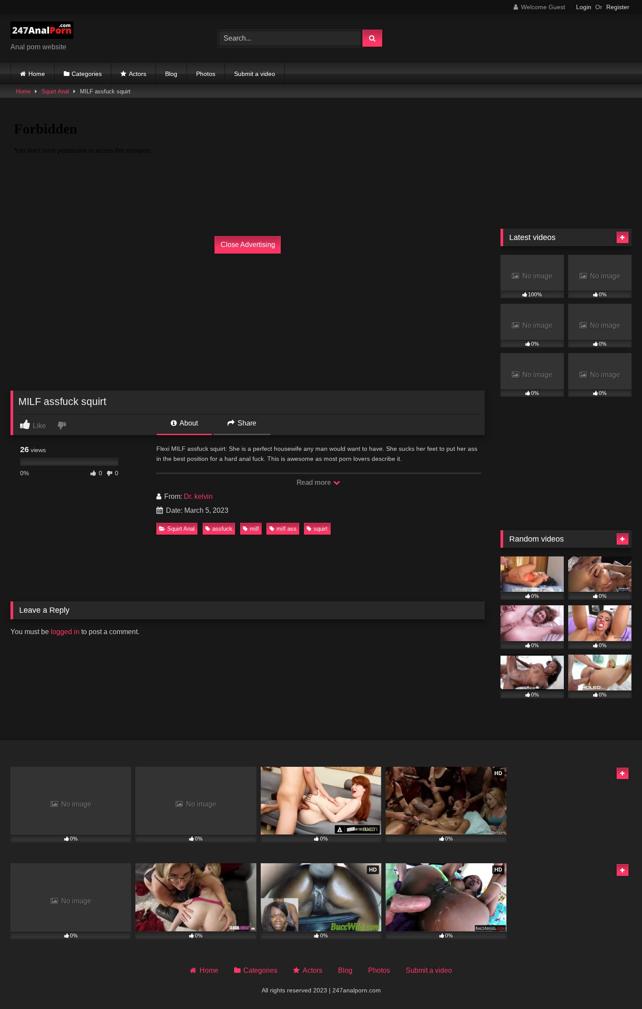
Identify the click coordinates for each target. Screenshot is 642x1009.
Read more (314, 482)
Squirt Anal (55, 91)
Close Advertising (248, 244)
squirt (321, 528)
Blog (171, 73)
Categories (87, 73)
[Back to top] (615, 983)
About (188, 423)
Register (617, 6)
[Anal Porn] (41, 31)
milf (254, 528)
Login (583, 6)
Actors (137, 73)
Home (36, 73)
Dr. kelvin (198, 496)
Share (246, 423)
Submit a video (254, 73)
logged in (65, 631)
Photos (205, 73)
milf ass (286, 528)
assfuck (222, 528)
